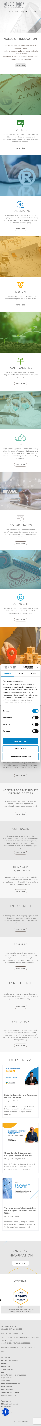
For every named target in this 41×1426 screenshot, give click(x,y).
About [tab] (33, 673)
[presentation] (0, 1300)
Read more (20, 148)
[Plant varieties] (20, 332)
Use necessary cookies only (20, 756)
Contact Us (5, 1381)
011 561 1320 (7, 1401)
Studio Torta (6, 1357)
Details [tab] (20, 673)
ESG (2, 1372)
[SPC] (20, 410)
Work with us (6, 1378)
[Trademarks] (20, 175)
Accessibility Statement (10, 1392)
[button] (5, 1412)
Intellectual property (10, 1360)
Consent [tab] (7, 673)
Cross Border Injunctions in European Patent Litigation (18, 1154)
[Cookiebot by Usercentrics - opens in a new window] (24, 667)
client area (12, 12)
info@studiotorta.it (10, 1404)
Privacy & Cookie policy (10, 1384)
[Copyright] (20, 569)
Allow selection (20, 749)
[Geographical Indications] (20, 646)
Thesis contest (7, 1369)
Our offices (7, 1407)
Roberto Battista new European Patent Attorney (20, 1096)
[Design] (20, 256)
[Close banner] (37, 667)
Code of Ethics (7, 1389)
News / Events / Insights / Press (13, 1375)
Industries (5, 1366)
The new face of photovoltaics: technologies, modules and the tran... (20, 1210)
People (4, 1363)
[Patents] (20, 95)
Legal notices (6, 1387)
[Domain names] (20, 491)
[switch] (35, 717)
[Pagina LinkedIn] (10, 1411)
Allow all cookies (20, 741)
